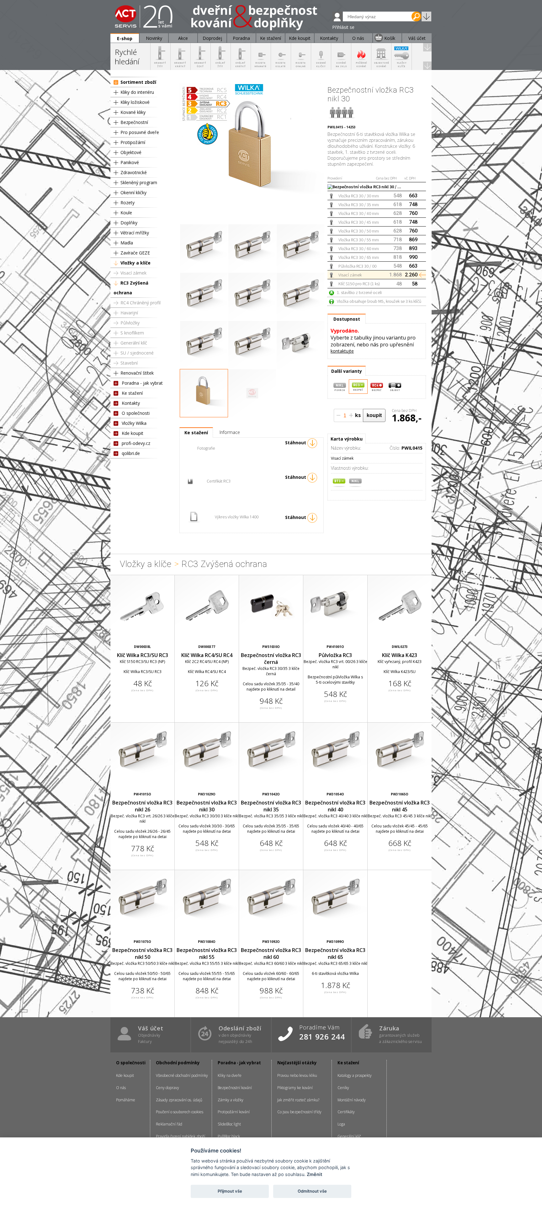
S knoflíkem (132, 333)
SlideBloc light (229, 1124)
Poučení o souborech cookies (179, 1111)
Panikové (129, 162)
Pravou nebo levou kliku (297, 1075)
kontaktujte (342, 351)
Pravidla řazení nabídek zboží (180, 1136)
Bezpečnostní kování (235, 1087)
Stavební (129, 363)
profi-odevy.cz (136, 443)
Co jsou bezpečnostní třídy (299, 1111)
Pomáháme (125, 1100)
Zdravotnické (133, 172)
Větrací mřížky (134, 233)
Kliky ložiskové (135, 102)
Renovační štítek (137, 373)
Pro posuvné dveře (139, 132)
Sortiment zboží (138, 82)
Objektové (130, 152)
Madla (126, 243)
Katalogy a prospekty (354, 1075)
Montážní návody (351, 1100)
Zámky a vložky (230, 1100)
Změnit (314, 1174)
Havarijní (129, 313)
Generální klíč (133, 343)
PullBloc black (229, 1136)
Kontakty (131, 403)
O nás (121, 1087)
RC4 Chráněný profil (140, 303)
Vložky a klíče (135, 263)
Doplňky (128, 223)
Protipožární (132, 142)
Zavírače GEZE (135, 253)
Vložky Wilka (134, 423)
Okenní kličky (133, 192)
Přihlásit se (343, 27)
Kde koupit (132, 433)
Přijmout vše (230, 1191)
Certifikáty (346, 1111)
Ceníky (343, 1087)
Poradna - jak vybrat (142, 383)
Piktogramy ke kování (295, 1087)
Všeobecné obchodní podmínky (182, 1075)
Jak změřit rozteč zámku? (298, 1100)
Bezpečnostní (134, 122)
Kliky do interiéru (137, 92)
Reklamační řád (169, 1124)
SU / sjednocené (137, 353)
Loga (341, 1124)
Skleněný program (138, 182)
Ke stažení (132, 393)
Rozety (127, 203)
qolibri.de (131, 453)
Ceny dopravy (167, 1087)
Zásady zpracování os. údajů (179, 1100)
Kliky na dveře (230, 1075)
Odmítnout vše (312, 1191)
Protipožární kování (234, 1111)
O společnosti (136, 413)
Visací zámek (133, 273)
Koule (126, 213)
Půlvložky (130, 323)
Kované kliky (133, 112)
